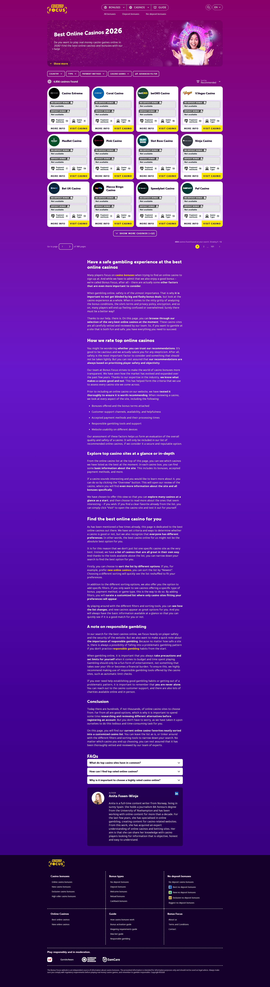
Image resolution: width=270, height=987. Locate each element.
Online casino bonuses (62, 882)
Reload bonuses (117, 896)
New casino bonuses (61, 886)
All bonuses (110, 13)
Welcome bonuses (118, 891)
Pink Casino (114, 141)
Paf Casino (202, 188)
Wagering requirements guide (123, 929)
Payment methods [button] (62, 121)
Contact (172, 929)
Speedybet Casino (163, 188)
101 (212, 246)
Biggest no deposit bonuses (181, 902)
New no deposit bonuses (184, 892)
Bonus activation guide (120, 924)
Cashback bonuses (118, 901)
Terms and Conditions (179, 924)
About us (173, 919)
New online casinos (60, 924)
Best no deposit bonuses (184, 887)
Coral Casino (114, 93)
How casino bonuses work (122, 919)
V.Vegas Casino (205, 93)
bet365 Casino (160, 93)
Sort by (204, 80)
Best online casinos (61, 919)
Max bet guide (116, 934)
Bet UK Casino (71, 188)
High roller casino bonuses (64, 896)
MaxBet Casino (72, 141)
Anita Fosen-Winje (123, 796)
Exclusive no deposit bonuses (186, 897)
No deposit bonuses (156, 13)
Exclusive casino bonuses (63, 891)
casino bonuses (124, 275)
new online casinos (119, 570)
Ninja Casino (203, 141)
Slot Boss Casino (162, 141)
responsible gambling (125, 648)
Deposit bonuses (130, 13)
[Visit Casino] (54, 93)
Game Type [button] (81, 121)
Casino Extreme (72, 93)
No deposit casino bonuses (181, 882)
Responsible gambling (120, 938)
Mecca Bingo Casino (114, 188)
